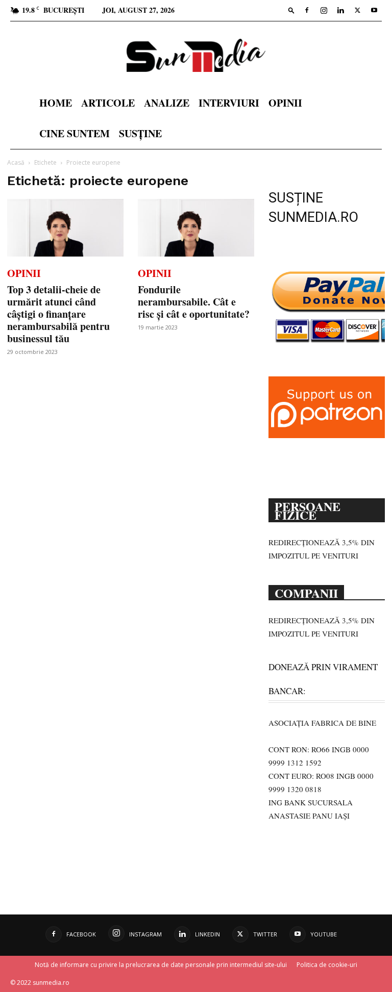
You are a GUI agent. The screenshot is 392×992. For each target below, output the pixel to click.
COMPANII (306, 592)
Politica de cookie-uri (327, 964)
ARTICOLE (108, 102)
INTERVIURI (229, 102)
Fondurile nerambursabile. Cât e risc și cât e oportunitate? (194, 301)
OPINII (285, 102)
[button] (291, 10)
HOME (55, 102)
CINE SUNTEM (74, 133)
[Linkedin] (340, 10)
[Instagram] (323, 10)
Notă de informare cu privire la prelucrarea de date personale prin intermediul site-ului (161, 964)
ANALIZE (166, 102)
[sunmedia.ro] (196, 55)
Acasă (15, 162)
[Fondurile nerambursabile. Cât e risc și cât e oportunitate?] (196, 228)
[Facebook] (306, 10)
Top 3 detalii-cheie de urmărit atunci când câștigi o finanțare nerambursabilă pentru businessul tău (58, 314)
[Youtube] (374, 10)
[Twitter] (357, 10)
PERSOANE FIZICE (307, 509)
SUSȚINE (140, 133)
